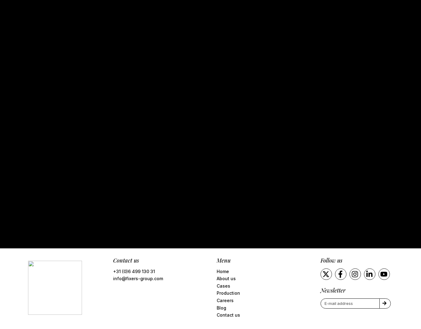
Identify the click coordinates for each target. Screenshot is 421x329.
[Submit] (385, 303)
